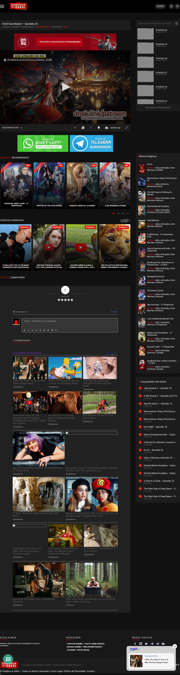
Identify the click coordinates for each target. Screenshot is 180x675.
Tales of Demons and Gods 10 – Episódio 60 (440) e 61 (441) (160, 458)
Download (113, 128)
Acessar (114, 312)
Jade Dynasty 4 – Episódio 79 (158, 388)
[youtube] (163, 643)
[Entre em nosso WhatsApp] (42, 143)
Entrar (160, 6)
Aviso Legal (56, 671)
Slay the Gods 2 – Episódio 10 (158, 403)
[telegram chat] (157, 643)
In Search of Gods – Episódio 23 (159, 481)
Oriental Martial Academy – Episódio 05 (160, 473)
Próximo (91, 128)
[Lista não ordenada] (44, 330)
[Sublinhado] (32, 330)
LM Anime (71, 650)
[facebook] (135, 643)
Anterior (75, 128)
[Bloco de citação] (48, 330)
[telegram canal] (151, 643)
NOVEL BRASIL (83, 650)
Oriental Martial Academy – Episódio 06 (160, 465)
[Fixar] (36, 330)
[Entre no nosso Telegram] (91, 143)
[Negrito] (25, 330)
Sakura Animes (74, 647)
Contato (91, 671)
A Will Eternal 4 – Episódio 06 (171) (160, 396)
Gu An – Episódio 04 (153, 450)
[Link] (52, 330)
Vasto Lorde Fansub (94, 644)
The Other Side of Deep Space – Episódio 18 (160, 488)
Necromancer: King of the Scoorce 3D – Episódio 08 (160, 419)
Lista (83, 128)
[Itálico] (29, 330)
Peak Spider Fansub (92, 647)
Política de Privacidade (74, 671)
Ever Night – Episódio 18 (155, 427)
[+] (56, 330)
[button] (113, 213)
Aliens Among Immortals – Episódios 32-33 (160, 434)
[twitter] (146, 643)
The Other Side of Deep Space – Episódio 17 (160, 496)
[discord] (140, 643)
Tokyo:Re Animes (75, 644)
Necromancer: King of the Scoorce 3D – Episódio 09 (160, 411)
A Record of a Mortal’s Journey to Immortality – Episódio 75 (160, 442)
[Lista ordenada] (40, 330)
